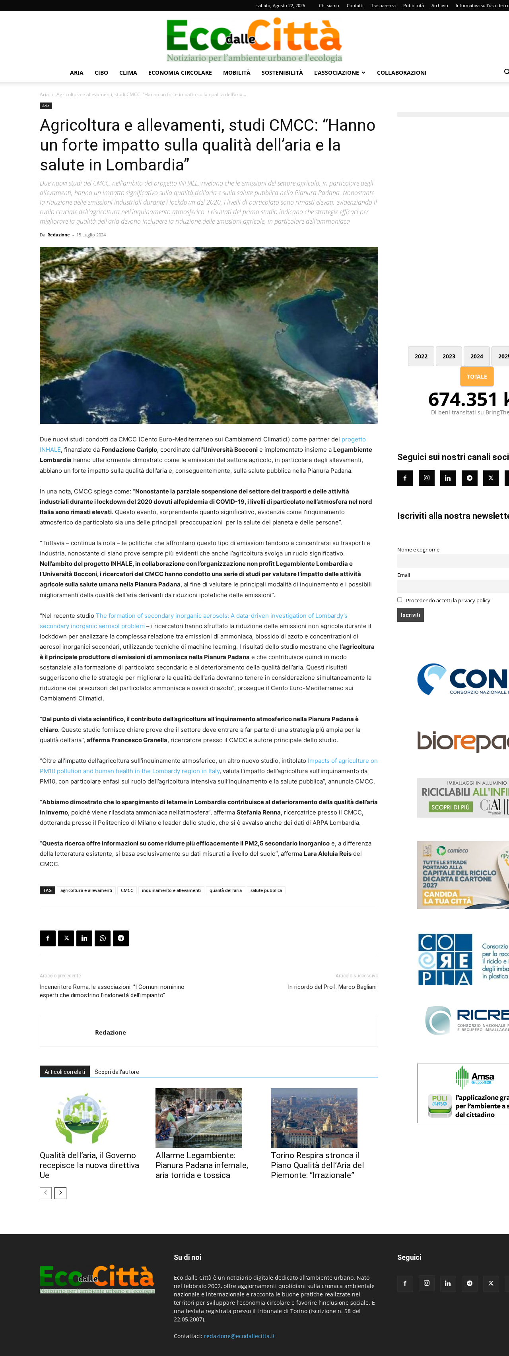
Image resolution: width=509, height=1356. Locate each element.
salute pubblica (266, 890)
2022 (421, 356)
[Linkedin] (84, 938)
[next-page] (60, 1193)
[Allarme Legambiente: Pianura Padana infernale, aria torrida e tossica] (209, 1118)
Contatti (355, 5)
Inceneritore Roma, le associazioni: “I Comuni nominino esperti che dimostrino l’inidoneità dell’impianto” (112, 991)
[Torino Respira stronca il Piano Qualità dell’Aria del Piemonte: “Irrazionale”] (324, 1118)
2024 (476, 356)
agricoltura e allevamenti (86, 890)
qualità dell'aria (226, 890)
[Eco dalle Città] (254, 37)
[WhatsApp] (103, 938)
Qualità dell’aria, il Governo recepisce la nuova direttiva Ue (89, 1165)
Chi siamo (329, 5)
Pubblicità (413, 5)
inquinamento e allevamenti (171, 890)
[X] (66, 938)
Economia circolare (180, 72)
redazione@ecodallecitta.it (239, 1336)
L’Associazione (336, 72)
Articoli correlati (65, 1072)
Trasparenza (383, 5)
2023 (449, 356)
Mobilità (237, 72)
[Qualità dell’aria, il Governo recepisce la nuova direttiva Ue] (93, 1118)
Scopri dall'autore (117, 1072)
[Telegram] (121, 938)
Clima (128, 72)
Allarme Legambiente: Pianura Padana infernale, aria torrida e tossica (201, 1165)
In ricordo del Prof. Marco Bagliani (333, 986)
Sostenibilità (282, 72)
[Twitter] (491, 478)
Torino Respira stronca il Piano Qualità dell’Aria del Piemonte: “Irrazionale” (317, 1165)
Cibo (101, 72)
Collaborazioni (402, 72)
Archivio (439, 5)
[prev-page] (46, 1193)
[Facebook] (48, 938)
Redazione (58, 235)
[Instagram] (427, 478)
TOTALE (477, 376)
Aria (77, 72)
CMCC (127, 890)
